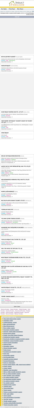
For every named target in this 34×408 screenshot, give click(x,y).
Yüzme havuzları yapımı (10, 405)
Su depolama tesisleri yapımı (12, 379)
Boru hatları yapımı (9, 328)
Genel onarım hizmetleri (10, 342)
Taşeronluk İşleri (8, 388)
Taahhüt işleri (7, 386)
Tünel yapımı (7, 395)
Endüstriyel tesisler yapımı (11, 337)
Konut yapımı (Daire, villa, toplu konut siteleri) (17, 364)
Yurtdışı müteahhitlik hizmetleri (12, 403)
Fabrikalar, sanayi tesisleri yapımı (13, 340)
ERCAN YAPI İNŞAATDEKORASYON (10, 156)
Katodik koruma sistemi (10, 359)
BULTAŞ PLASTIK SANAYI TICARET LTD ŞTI (13, 200)
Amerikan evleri (8, 320)
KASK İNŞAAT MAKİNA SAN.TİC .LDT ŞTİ (12, 112)
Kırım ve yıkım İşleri (9, 362)
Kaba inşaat (7, 350)
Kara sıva (6, 353)
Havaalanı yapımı (8, 346)
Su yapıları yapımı (8, 383)
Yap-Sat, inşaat (7, 399)
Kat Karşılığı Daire (8, 357)
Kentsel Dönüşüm (8, 361)
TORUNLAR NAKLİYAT (7, 209)
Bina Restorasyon (8, 326)
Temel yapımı (7, 390)
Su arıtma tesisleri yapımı (10, 377)
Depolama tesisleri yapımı (11, 330)
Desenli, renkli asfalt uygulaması (13, 331)
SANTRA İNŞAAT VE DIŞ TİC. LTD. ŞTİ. (11, 287)
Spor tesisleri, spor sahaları (11, 375)
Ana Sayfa (4, 9)
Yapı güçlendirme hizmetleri (11, 397)
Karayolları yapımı (8, 355)
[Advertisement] (17, 37)
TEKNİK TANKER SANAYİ (8, 296)
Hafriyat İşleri (7, 344)
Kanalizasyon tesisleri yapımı (12, 351)
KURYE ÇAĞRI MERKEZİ (7, 191)
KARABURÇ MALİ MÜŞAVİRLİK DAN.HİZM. (12, 227)
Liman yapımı (7, 368)
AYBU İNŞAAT (5, 132)
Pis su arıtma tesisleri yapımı (11, 373)
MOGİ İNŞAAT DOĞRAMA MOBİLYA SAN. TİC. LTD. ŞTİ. (15, 257)
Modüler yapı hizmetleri (10, 370)
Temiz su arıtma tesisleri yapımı (12, 392)
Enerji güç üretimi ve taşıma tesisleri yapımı (16, 339)
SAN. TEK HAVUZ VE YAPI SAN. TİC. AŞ (11, 248)
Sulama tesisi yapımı (9, 384)
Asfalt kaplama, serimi (10, 322)
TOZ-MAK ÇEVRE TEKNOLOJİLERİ (10, 218)
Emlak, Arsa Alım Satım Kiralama (13, 335)
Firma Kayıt (12, 9)
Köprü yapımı (7, 366)
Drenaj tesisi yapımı (9, 333)
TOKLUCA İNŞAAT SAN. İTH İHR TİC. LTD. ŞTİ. (13, 239)
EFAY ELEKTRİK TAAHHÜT (8, 56)
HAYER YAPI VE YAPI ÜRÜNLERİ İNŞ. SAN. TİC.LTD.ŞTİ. (16, 166)
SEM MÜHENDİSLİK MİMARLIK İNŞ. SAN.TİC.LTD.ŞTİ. (15, 179)
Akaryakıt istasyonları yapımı (12, 319)
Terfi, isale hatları (8, 394)
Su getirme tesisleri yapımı (11, 381)
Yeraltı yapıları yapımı (9, 401)
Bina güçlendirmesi (9, 324)
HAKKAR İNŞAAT (5, 65)
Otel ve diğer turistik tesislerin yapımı (14, 372)
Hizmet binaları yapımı (10, 348)
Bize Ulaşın (20, 9)
